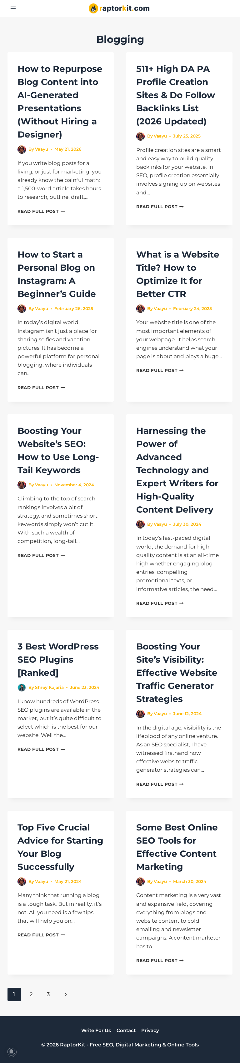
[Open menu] (13, 8)
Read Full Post (41, 211)
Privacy (150, 1030)
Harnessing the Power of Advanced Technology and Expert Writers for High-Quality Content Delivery (177, 470)
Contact (126, 1030)
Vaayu (41, 149)
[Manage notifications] (11, 1052)
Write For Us (96, 1030)
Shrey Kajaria (49, 687)
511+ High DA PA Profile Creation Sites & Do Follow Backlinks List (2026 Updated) (175, 95)
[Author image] (22, 149)
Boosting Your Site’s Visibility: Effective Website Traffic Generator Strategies (177, 672)
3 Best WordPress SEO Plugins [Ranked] (58, 659)
